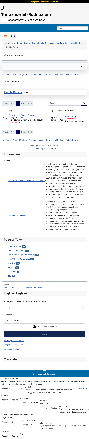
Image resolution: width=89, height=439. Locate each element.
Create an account (12, 349)
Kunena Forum (50, 148)
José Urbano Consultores (19, 259)
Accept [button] (5, 400)
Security (11, 267)
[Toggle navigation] (6, 66)
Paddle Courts (13, 92)
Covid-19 (12, 263)
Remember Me (13, 320)
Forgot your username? (14, 345)
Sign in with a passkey (47, 326)
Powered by (38, 148)
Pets (9, 275)
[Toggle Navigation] (2, 27)
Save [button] (22, 434)
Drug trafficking (14, 246)
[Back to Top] (86, 436)
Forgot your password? (14, 340)
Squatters (12, 271)
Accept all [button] (6, 388)
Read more (82, 388)
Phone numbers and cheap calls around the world (23, 287)
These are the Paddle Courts (21, 115)
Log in (44, 334)
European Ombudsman (17, 215)
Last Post (69, 116)
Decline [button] (14, 400)
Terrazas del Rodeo (16, 250)
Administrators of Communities (21, 255)
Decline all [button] (18, 388)
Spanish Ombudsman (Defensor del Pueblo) (27, 180)
